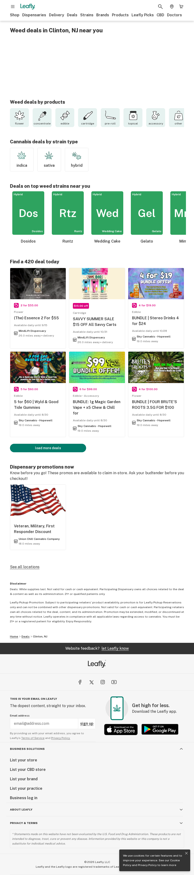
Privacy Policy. (60, 738)
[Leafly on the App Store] (121, 729)
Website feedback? (97, 648)
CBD (160, 15)
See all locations (25, 567)
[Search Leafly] (160, 6)
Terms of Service (32, 738)
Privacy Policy (147, 865)
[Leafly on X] (91, 682)
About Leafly (21, 809)
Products (120, 15)
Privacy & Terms (24, 823)
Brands (102, 15)
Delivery (56, 15)
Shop (14, 15)
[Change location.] (172, 6)
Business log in (23, 798)
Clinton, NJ (40, 636)
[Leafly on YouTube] (114, 682)
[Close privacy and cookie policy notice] (186, 853)
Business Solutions (27, 749)
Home (14, 636)
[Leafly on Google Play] (159, 729)
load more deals (48, 448)
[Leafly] (27, 6)
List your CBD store (28, 769)
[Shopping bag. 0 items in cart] (181, 6)
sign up (86, 723)
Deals (72, 15)
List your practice (26, 788)
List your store (23, 760)
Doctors (174, 15)
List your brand (24, 779)
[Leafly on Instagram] (102, 682)
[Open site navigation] (13, 6)
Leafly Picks (143, 15)
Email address (20, 715)
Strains (86, 15)
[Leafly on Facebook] (80, 682)
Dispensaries (34, 15)
